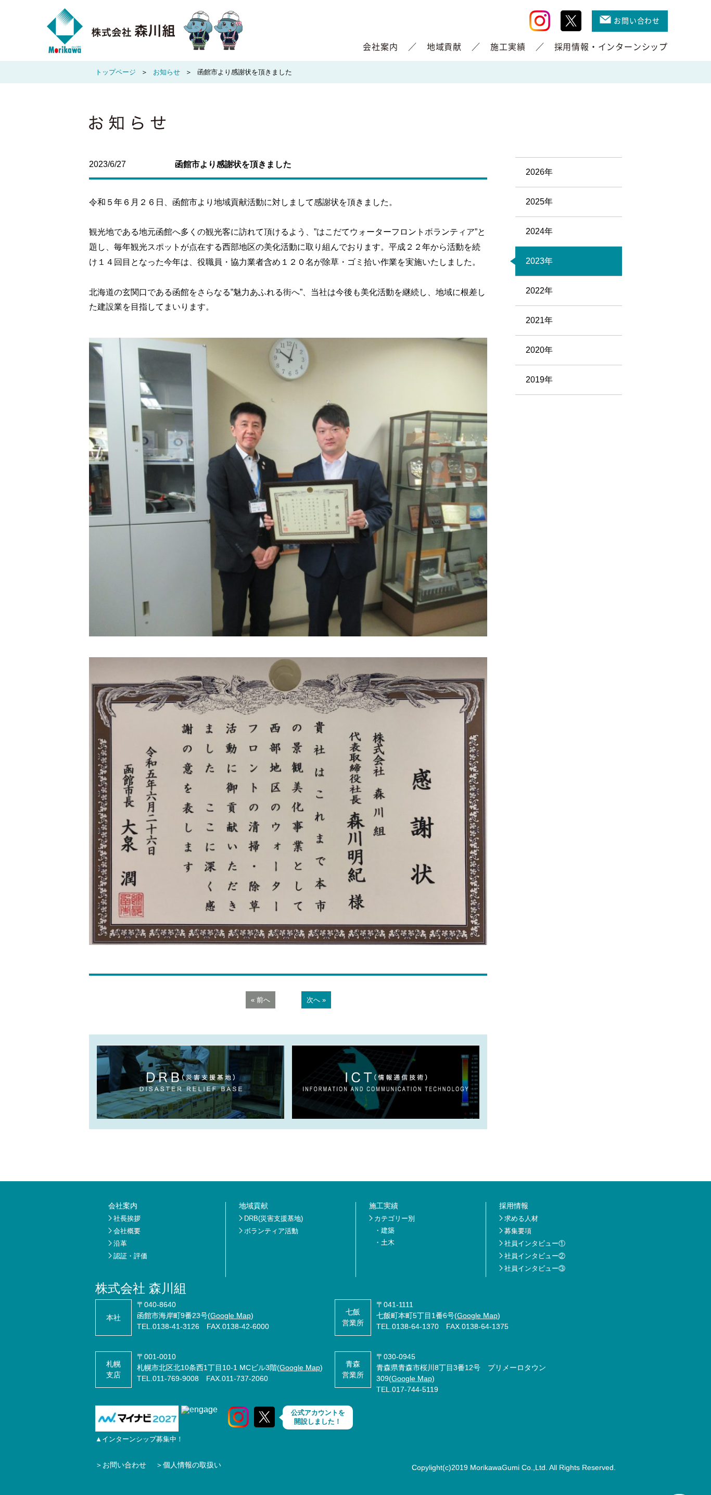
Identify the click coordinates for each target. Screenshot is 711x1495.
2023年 (539, 261)
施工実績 (507, 46)
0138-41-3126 (176, 1326)
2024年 (539, 231)
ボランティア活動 (271, 1231)
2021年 (539, 320)
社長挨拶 (127, 1218)
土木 (388, 1242)
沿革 (120, 1243)
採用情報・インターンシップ (611, 46)
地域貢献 (444, 46)
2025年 (539, 201)
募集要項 (517, 1231)
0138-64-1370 (415, 1326)
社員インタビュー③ (534, 1268)
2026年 (539, 172)
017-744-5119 (415, 1389)
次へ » (316, 1000)
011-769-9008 (176, 1378)
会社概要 (127, 1231)
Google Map (230, 1315)
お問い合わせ (637, 20)
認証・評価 (130, 1256)
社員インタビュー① (534, 1243)
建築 (388, 1230)
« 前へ (260, 1000)
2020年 (539, 350)
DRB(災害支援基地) (273, 1218)
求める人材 (521, 1218)
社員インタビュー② (534, 1256)
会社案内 (380, 46)
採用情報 (513, 1206)
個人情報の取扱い (192, 1465)
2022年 (539, 290)
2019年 (539, 379)
